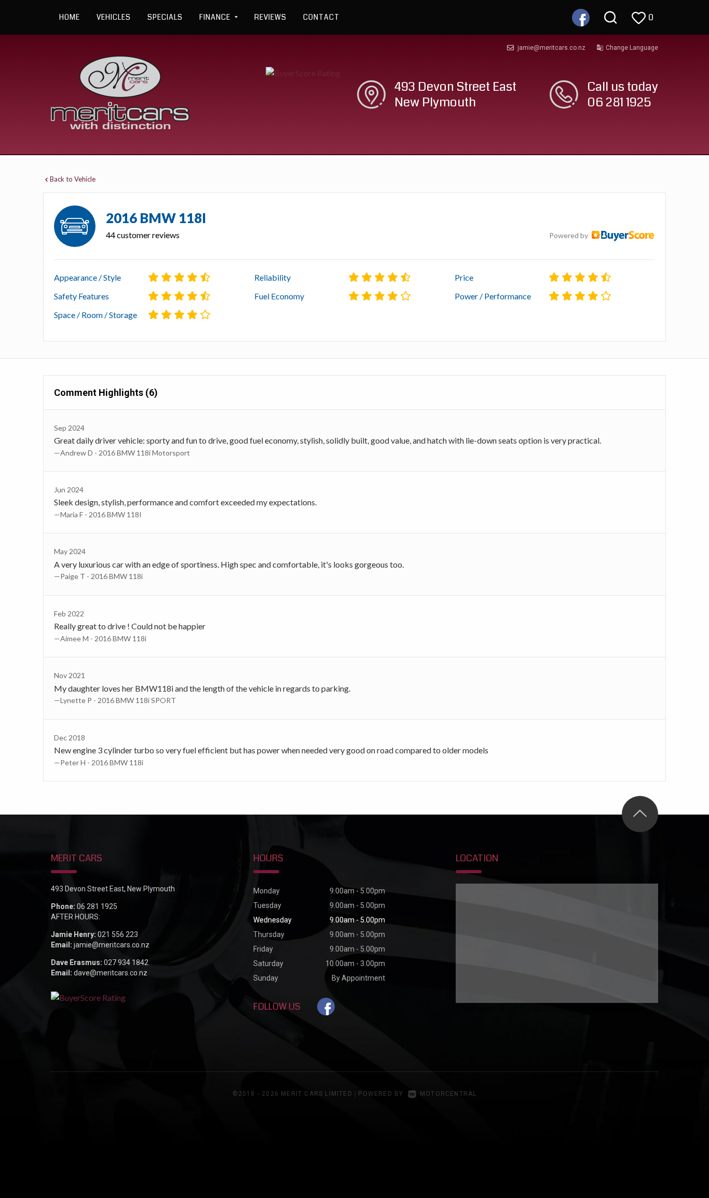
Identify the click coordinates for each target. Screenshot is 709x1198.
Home (69, 17)
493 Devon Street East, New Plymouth (113, 889)
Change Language (632, 47)
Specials (165, 17)
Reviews (270, 17)
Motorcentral (448, 1093)
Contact (321, 17)
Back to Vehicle (73, 179)
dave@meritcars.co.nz (110, 973)
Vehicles (114, 17)
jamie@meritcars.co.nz (551, 47)
